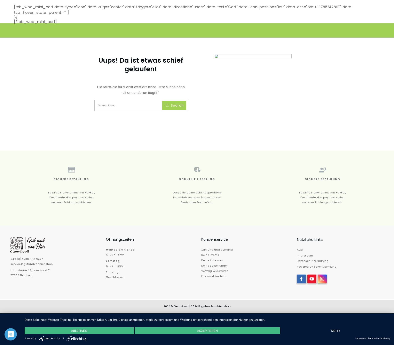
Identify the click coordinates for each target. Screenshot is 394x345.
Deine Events (210, 255)
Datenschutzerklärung (313, 261)
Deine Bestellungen (215, 265)
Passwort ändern (213, 276)
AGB (300, 250)
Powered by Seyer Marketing (317, 266)
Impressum (305, 255)
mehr (335, 331)
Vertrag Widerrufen (214, 271)
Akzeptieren (207, 331)
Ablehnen (79, 331)
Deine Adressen (212, 260)
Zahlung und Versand (217, 249)
